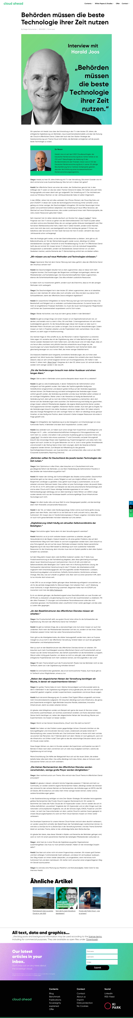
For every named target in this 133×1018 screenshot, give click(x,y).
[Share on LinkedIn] (131, 503)
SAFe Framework (56, 590)
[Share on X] (131, 507)
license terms (95, 936)
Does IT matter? (85, 218)
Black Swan (52, 362)
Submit (97, 967)
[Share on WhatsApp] (131, 515)
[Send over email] (131, 511)
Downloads (92, 939)
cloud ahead (13, 3)
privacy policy (37, 975)
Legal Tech (35, 437)
